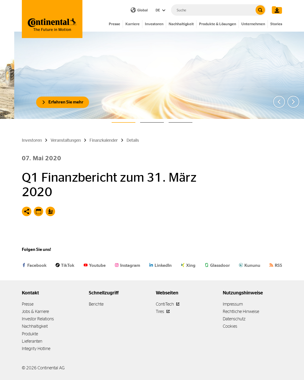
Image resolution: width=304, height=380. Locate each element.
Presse (114, 24)
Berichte (96, 304)
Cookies (230, 326)
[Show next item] (293, 102)
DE (158, 10)
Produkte (30, 333)
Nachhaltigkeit (181, 24)
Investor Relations (38, 319)
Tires (160, 311)
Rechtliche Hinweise (241, 311)
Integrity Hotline (36, 348)
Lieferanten (32, 341)
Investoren (154, 24)
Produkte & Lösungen (217, 24)
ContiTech (165, 304)
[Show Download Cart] (275, 10)
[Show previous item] (279, 102)
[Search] (260, 10)
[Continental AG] (52, 19)
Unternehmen (253, 24)
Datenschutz (234, 319)
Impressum (233, 304)
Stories (276, 24)
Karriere (132, 24)
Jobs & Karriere (35, 311)
